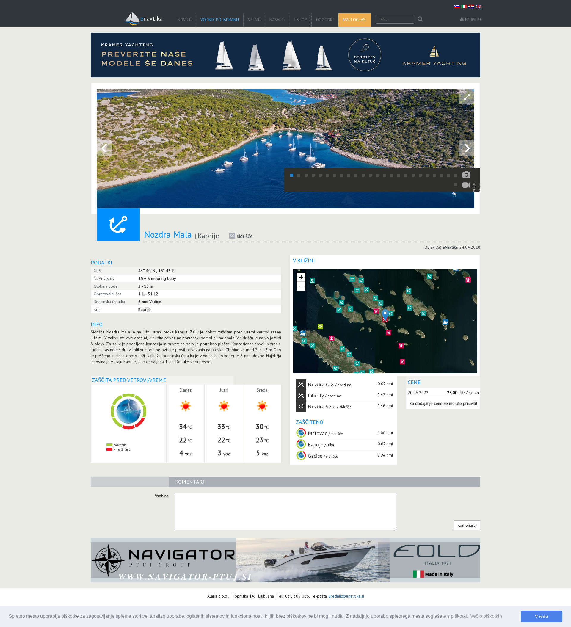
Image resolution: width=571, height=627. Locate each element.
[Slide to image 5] (320, 175)
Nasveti (277, 19)
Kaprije (315, 444)
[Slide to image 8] (341, 175)
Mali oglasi (355, 19)
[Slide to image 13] (377, 175)
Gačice (315, 455)
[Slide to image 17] (406, 175)
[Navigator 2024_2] (285, 560)
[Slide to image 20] (427, 175)
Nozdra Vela (322, 406)
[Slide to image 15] (391, 175)
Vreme (254, 19)
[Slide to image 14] (384, 175)
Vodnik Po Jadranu (219, 19)
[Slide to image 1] (291, 175)
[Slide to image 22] (441, 175)
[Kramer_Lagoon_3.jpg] (285, 55)
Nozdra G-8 (321, 384)
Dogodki (325, 19)
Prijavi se (473, 19)
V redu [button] (541, 616)
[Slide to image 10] (356, 175)
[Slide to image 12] (370, 175)
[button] (445, 322)
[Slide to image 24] (455, 175)
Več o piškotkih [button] (486, 616)
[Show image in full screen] (466, 96)
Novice (184, 19)
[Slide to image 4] (313, 175)
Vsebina (162, 496)
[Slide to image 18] (413, 175)
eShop (300, 19)
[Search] (420, 19)
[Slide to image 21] (434, 175)
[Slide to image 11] (363, 175)
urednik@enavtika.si (346, 596)
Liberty (316, 395)
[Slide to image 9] (348, 175)
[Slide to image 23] (448, 175)
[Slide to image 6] (327, 175)
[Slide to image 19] (420, 175)
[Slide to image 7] (334, 175)
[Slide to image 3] (306, 175)
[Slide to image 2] (298, 175)
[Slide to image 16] (398, 175)
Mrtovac (317, 433)
